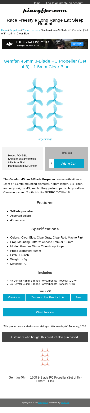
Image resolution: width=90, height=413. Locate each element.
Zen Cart (65, 402)
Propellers (15, 30)
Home (37, 3)
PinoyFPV (43, 402)
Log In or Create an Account (64, 3)
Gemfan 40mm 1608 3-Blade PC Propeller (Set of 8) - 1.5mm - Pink (45, 379)
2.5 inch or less (31, 30)
